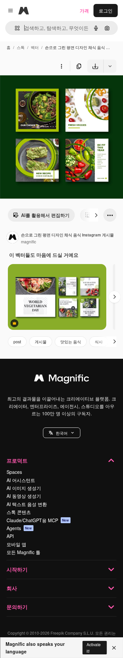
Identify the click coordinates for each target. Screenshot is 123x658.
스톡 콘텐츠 (19, 512)
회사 (12, 588)
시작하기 (17, 569)
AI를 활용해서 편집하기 (45, 215)
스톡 (21, 47)
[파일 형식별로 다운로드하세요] (109, 66)
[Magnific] (61, 379)
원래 (38, 88)
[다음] (96, 215)
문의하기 (17, 607)
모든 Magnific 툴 (23, 552)
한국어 (62, 433)
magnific (28, 241)
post (17, 341)
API (10, 536)
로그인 (106, 10)
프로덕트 (17, 460)
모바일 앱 (16, 544)
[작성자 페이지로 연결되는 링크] (12, 238)
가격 (84, 10)
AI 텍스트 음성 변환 (27, 504)
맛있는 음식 (70, 341)
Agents (19, 528)
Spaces (14, 472)
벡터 (35, 47)
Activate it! (94, 647)
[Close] (114, 648)
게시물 (41, 341)
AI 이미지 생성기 (24, 488)
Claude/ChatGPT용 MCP (38, 520)
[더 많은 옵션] (61, 66)
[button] (61, 432)
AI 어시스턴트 (21, 480)
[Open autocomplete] (15, 28)
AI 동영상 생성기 (24, 496)
